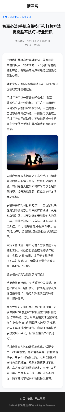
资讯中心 (14, 17)
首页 (4, 17)
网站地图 (40, 398)
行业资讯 (26, 17)
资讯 (30, 398)
